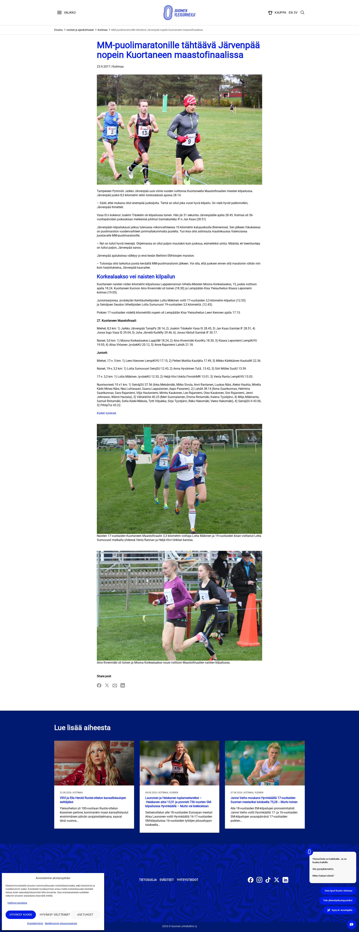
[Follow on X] (277, 880)
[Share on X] (107, 685)
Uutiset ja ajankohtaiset (80, 29)
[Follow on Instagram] (259, 880)
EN (291, 12)
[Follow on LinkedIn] (285, 880)
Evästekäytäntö (35, 923)
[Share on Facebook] (99, 685)
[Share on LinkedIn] (122, 685)
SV (296, 12)
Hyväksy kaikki (21, 914)
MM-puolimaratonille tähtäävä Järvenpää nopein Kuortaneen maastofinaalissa (157, 29)
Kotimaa (103, 29)
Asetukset (85, 914)
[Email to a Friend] (115, 685)
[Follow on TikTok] (268, 880)
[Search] (302, 13)
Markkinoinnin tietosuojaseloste (61, 923)
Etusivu (58, 29)
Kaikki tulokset (106, 413)
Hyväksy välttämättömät (54, 914)
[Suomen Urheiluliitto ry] (179, 12)
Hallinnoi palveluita (17, 903)
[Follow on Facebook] (251, 880)
